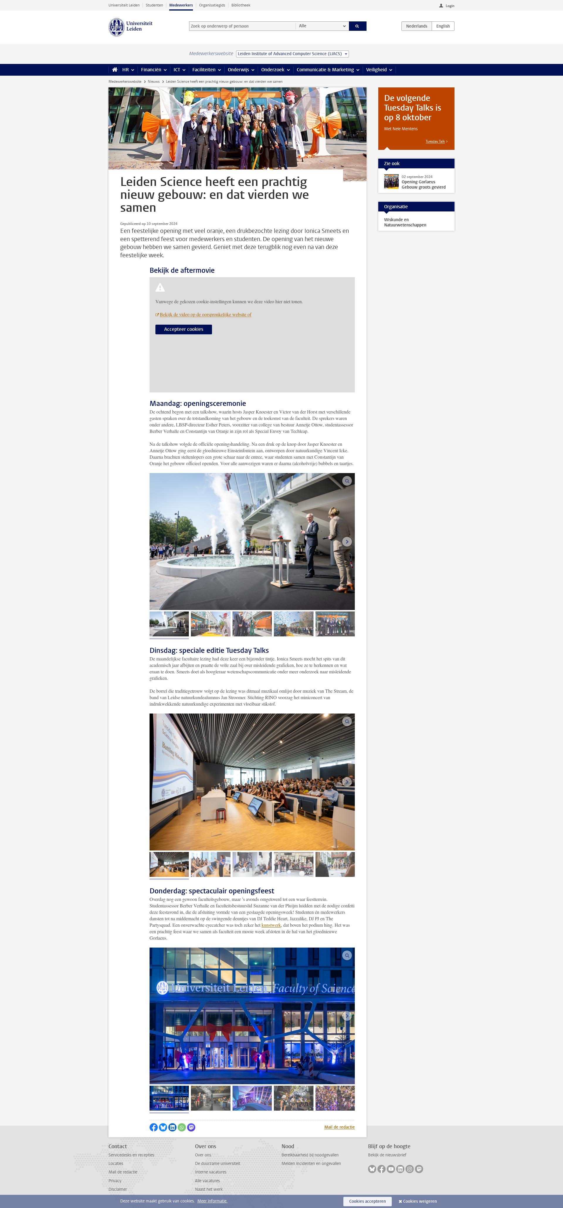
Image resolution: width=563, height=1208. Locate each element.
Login (450, 6)
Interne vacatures (210, 1172)
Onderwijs (238, 70)
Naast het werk (209, 1189)
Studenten (154, 5)
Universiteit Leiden (124, 5)
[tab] (169, 623)
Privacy (114, 1181)
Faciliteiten (204, 70)
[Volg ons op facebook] (381, 1169)
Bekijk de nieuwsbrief (387, 1155)
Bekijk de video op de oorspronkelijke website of (205, 314)
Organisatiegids (212, 5)
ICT (177, 70)
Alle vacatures (207, 1181)
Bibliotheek (240, 5)
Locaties (115, 1163)
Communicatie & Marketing (325, 70)
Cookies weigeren (420, 1201)
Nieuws (154, 81)
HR (125, 70)
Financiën (151, 70)
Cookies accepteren (367, 1201)
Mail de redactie (339, 1127)
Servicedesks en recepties (131, 1155)
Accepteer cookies (183, 329)
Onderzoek (272, 70)
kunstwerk (271, 925)
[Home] (113, 70)
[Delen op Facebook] (154, 1127)
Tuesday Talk (435, 141)
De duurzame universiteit (217, 1163)
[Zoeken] (358, 26)
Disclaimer (117, 1189)
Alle (302, 26)
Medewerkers (181, 5)
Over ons (203, 1155)
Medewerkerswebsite (124, 81)
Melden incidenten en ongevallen (311, 1163)
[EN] (443, 26)
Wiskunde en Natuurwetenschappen (405, 222)
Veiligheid (376, 70)
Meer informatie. (212, 1201)
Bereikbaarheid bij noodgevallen (310, 1155)
